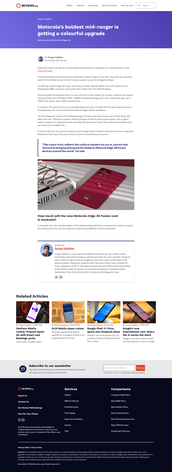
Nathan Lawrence (61, 325)
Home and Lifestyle (74, 419)
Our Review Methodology (30, 408)
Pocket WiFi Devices (120, 431)
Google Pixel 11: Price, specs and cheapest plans (103, 330)
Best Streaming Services (122, 419)
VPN (66, 431)
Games (68, 425)
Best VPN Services (119, 425)
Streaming (93, 5)
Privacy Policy (24, 447)
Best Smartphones (120, 413)
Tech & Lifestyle (109, 5)
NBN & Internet (72, 401)
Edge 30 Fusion (45, 71)
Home (40, 19)
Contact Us (23, 402)
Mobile (69, 5)
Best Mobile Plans (119, 407)
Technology (70, 413)
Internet (80, 5)
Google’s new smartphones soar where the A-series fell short (138, 331)
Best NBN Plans (118, 401)
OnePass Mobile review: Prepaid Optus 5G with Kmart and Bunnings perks (30, 333)
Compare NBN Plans (120, 395)
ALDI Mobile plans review (68, 328)
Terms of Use (36, 447)
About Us (22, 395)
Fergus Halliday (55, 57)
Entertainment (71, 407)
